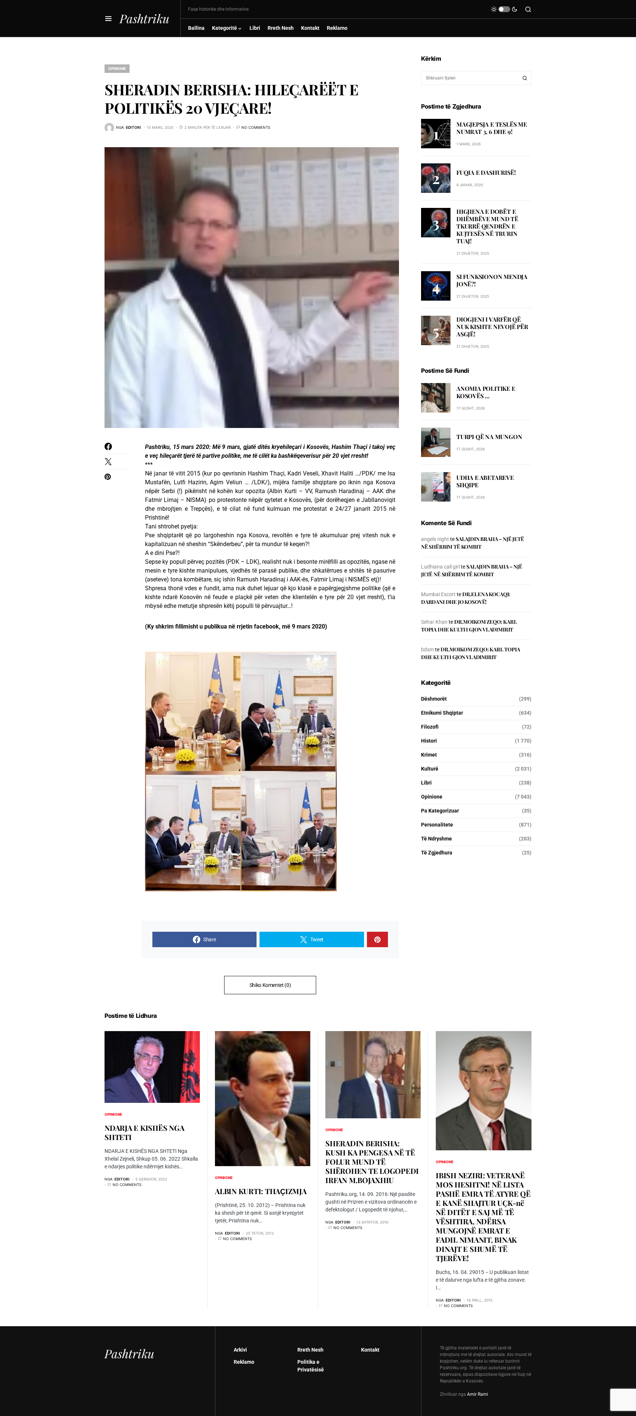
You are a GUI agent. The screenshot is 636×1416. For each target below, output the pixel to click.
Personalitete (437, 825)
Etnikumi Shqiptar (442, 713)
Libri (426, 783)
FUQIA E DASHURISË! (486, 172)
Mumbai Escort (438, 594)
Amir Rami (477, 1394)
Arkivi (240, 1350)
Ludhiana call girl (440, 567)
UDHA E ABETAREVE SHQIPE (485, 481)
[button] (108, 18)
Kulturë (429, 769)
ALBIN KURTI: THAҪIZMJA (261, 1191)
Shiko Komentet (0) (270, 985)
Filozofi (430, 727)
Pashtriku (144, 18)
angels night (435, 539)
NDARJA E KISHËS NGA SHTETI (144, 1132)
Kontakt (370, 1350)
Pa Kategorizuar (440, 811)
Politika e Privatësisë (310, 1366)
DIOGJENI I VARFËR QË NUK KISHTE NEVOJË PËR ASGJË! (492, 326)
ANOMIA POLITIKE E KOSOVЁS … (485, 392)
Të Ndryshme (436, 839)
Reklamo (244, 1362)
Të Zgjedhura (436, 853)
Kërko (525, 78)
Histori (429, 741)
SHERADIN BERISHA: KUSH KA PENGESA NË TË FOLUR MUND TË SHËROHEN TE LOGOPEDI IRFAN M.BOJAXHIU (372, 1161)
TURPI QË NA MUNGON (489, 436)
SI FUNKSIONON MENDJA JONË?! (491, 280)
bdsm (427, 649)
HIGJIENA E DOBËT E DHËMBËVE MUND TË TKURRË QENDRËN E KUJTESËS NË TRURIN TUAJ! (487, 226)
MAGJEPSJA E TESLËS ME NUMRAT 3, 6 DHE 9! (491, 127)
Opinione (117, 68)
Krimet (429, 755)
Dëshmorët (434, 699)
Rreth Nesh (310, 1350)
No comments (255, 127)
